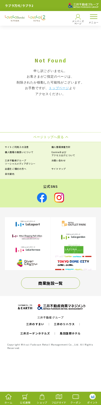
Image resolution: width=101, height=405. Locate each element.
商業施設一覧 (50, 283)
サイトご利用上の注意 (17, 147)
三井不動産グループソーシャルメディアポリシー (20, 162)
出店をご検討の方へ (15, 168)
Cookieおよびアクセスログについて (63, 154)
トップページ (59, 88)
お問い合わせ (58, 160)
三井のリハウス (64, 324)
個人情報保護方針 (61, 147)
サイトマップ (58, 168)
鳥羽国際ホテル (70, 333)
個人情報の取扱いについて (19, 152)
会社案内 (9, 174)
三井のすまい (35, 324)
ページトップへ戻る (89, 382)
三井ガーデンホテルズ (35, 333)
